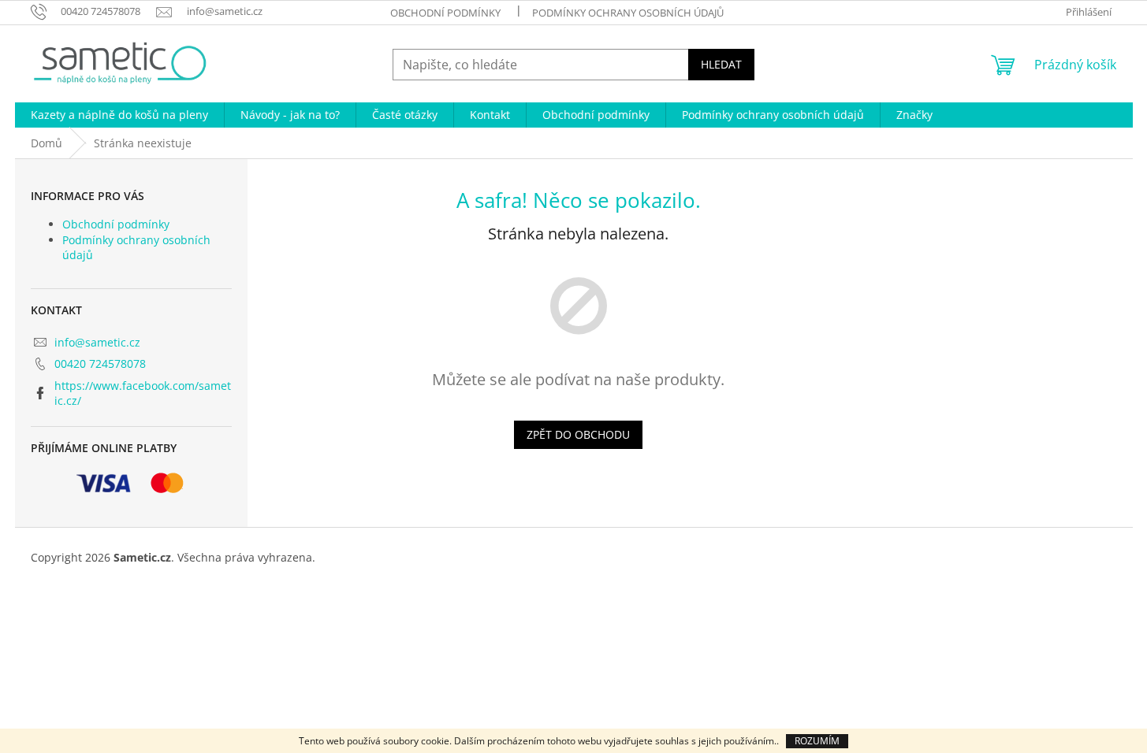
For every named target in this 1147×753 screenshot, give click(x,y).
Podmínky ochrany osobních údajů (628, 13)
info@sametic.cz (97, 342)
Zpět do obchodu (578, 434)
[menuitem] (119, 115)
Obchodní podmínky (445, 13)
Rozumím (817, 740)
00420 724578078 (100, 363)
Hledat (721, 64)
